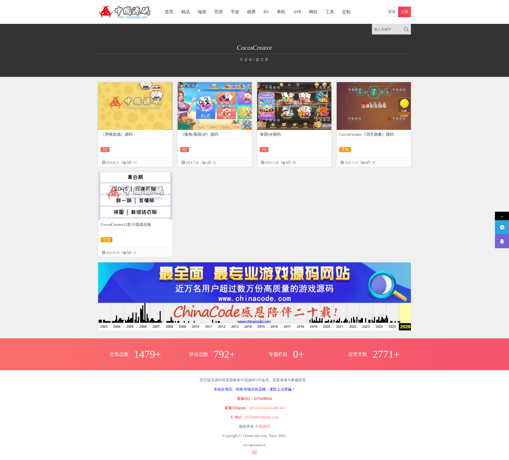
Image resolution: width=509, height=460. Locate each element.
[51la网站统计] (254, 452)
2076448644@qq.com (261, 417)
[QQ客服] (502, 241)
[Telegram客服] (502, 227)
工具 (330, 12)
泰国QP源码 (270, 134)
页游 (218, 12)
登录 (392, 12)
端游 (202, 12)
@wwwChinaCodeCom (267, 408)
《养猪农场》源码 (117, 134)
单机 (281, 12)
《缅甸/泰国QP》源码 (199, 134)
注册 (404, 12)
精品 (185, 12)
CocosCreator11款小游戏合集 (126, 224)
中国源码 (262, 426)
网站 (313, 12)
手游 (235, 12)
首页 (169, 12)
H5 (266, 12)
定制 (346, 12)
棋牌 (251, 12)
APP (297, 12)
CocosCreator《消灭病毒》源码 (366, 134)
